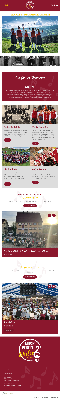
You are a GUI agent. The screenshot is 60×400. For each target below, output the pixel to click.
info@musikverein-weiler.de (15, 385)
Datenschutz (54, 397)
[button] (5, 5)
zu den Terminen (30, 205)
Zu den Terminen (30, 276)
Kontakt (36, 397)
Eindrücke (9, 330)
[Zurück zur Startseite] (30, 5)
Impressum (44, 397)
